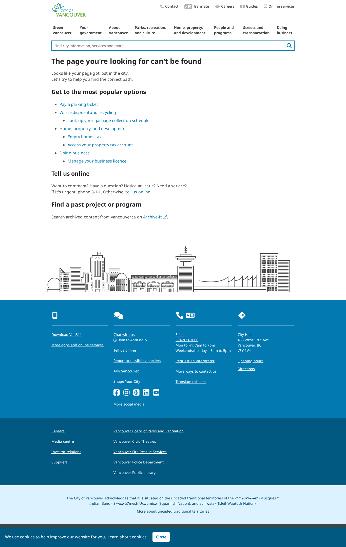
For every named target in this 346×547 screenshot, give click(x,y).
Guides (252, 6)
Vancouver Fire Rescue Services (140, 451)
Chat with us (124, 334)
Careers (227, 6)
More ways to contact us (196, 371)
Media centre (62, 441)
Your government (91, 30)
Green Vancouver (62, 30)
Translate (201, 6)
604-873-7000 (187, 339)
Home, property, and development (189, 30)
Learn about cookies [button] (127, 537)
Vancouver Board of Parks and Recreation (148, 431)
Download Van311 (66, 334)
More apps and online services (77, 344)
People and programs (224, 30)
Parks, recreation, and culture (150, 30)
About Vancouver (118, 30)
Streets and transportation (256, 30)
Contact (171, 6)
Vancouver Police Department (138, 462)
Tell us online (124, 350)
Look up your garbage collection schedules (110, 120)
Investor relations (66, 451)
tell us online (137, 192)
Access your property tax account (100, 145)
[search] (289, 45)
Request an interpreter (195, 360)
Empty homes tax (84, 136)
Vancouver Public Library (134, 472)
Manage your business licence (97, 161)
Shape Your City (126, 381)
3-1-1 (180, 334)
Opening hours (250, 360)
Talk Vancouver (126, 371)
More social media (129, 404)
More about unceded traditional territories (173, 511)
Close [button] (161, 537)
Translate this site (191, 381)
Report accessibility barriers (137, 360)
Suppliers (59, 462)
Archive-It (155, 217)
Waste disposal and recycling (88, 112)
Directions (246, 368)
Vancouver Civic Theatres (134, 441)
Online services (281, 6)
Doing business (284, 30)
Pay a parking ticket (79, 104)
